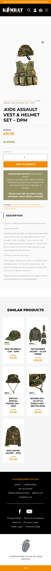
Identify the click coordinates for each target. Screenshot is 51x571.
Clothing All (27, 101)
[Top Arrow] (25, 568)
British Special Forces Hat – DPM (13, 402)
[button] (42, 42)
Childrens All (34, 204)
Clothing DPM (9, 209)
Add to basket (25, 164)
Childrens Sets (26, 207)
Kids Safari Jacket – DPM (13, 451)
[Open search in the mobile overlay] (28, 10)
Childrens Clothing (11, 207)
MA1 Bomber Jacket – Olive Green (37, 351)
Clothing (15, 101)
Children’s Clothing (20, 204)
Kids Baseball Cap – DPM (13, 350)
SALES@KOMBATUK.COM (25, 479)
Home (6, 101)
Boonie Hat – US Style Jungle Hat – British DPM (37, 402)
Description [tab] (14, 215)
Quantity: (7, 152)
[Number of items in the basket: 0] (41, 11)
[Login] (35, 10)
